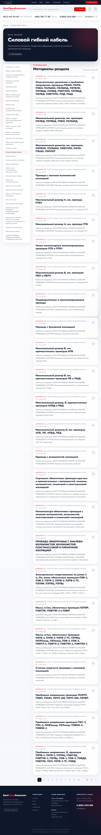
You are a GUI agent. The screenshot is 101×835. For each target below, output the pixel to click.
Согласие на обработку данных (59, 832)
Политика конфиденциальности (41, 832)
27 (91, 780)
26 (87, 780)
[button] (11, 16)
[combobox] (51, 9)
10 (78, 780)
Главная (34, 2)
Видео (48, 2)
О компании (56, 2)
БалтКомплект (14, 795)
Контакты (66, 2)
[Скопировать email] (96, 16)
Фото (41, 2)
